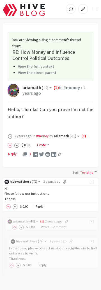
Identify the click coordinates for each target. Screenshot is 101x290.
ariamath (35, 88)
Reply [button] (39, 206)
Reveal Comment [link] (53, 227)
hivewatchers (23, 181)
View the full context (36, 66)
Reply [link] (12, 154)
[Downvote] (16, 145)
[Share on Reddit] (47, 154)
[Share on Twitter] (41, 154)
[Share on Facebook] (35, 154)
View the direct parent (37, 72)
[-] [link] (91, 181)
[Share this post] (59, 154)
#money (71, 88)
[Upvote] (11, 145)
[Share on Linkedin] (53, 154)
